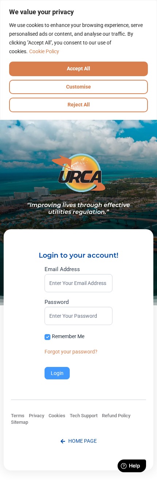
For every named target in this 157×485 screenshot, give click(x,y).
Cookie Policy (44, 51)
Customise (78, 87)
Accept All (78, 68)
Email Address (62, 270)
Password (57, 302)
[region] (78, 60)
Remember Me (68, 336)
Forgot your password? (71, 352)
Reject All (79, 104)
